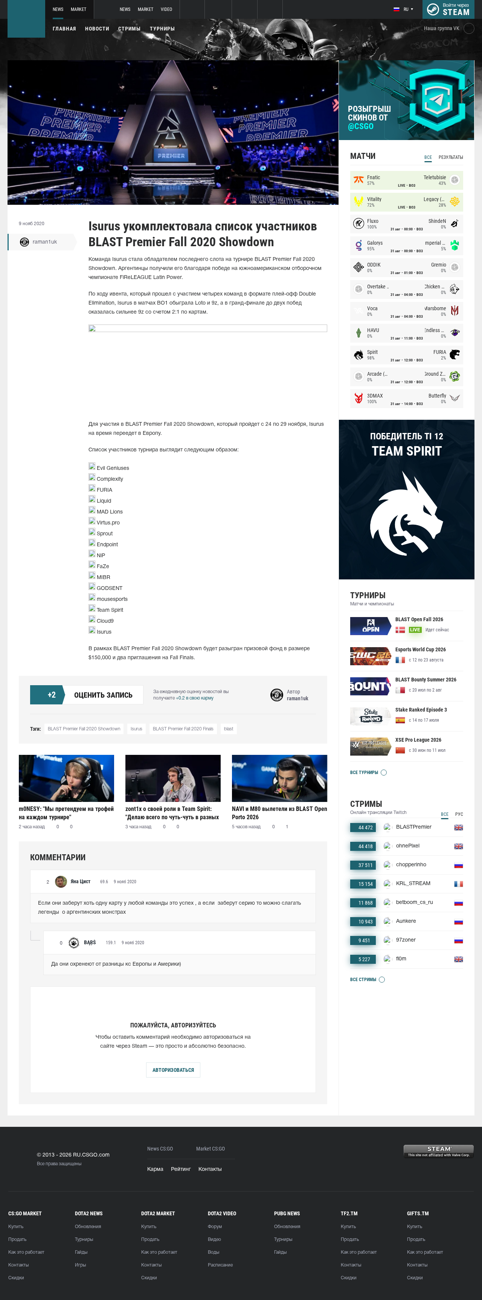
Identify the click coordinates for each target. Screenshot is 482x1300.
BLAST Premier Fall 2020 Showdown (84, 729)
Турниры (162, 29)
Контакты (210, 1169)
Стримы (129, 29)
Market (78, 9)
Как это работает (26, 1252)
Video (166, 9)
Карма (155, 1169)
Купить (15, 1227)
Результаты (451, 157)
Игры (80, 1265)
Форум (215, 1227)
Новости (97, 29)
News (58, 9)
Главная (64, 29)
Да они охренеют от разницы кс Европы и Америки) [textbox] (116, 964)
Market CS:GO (210, 1148)
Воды (213, 1252)
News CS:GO (160, 1148)
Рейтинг (181, 1169)
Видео (214, 1240)
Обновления (88, 1227)
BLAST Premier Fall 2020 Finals (183, 729)
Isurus (136, 729)
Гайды (81, 1252)
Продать (17, 1240)
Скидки (16, 1278)
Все (428, 157)
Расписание (220, 1265)
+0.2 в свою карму (195, 698)
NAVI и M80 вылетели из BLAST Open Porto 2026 (279, 813)
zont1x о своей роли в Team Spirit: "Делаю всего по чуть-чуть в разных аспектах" (172, 813)
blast (228, 729)
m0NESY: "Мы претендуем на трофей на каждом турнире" (66, 813)
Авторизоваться (173, 1070)
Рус (459, 814)
